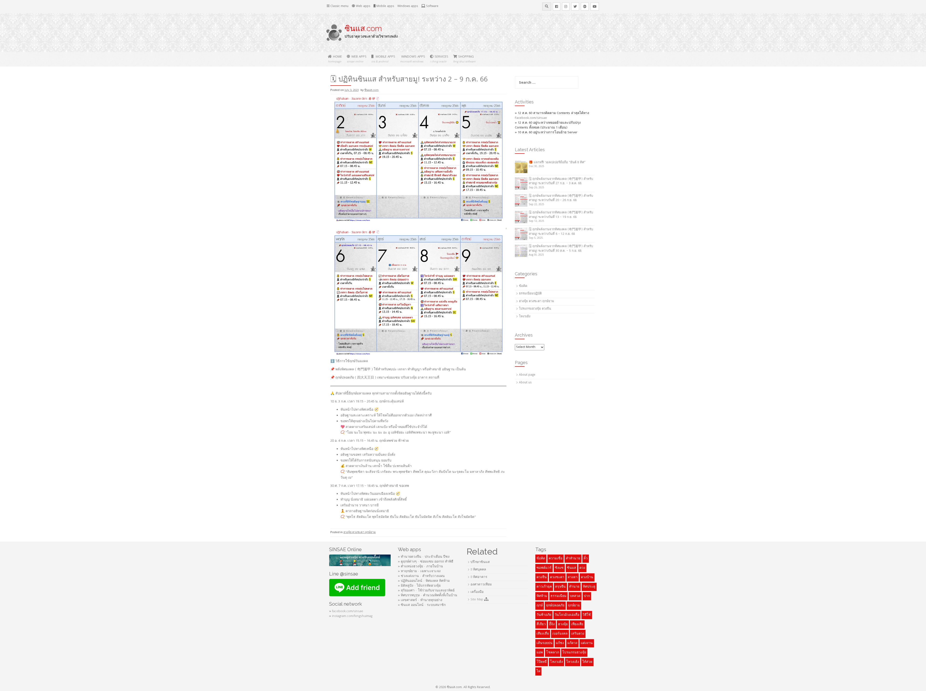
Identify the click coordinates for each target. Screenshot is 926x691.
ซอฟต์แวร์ (544, 568)
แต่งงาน (587, 643)
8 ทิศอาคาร (478, 577)
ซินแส (571, 568)
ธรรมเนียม (558, 596)
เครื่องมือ (476, 592)
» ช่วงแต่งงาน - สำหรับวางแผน (421, 576)
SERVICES (439, 59)
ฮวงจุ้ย (563, 624)
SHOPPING (464, 59)
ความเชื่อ (555, 558)
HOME (335, 59)
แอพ (540, 652)
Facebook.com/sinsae (531, 118)
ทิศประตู (589, 586)
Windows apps (407, 6)
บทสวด (575, 596)
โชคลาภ (552, 652)
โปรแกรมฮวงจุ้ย (574, 652)
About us (525, 382)
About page (527, 375)
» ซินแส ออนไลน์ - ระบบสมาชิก (422, 605)
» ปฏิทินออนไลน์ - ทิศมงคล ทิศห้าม (424, 581)
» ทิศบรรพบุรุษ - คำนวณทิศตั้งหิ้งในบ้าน (427, 595)
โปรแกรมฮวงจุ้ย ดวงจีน (535, 309)
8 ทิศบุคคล (478, 569)
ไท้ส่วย (587, 662)
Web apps (362, 6)
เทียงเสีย (577, 624)
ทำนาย (574, 586)
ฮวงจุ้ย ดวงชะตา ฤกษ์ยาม (359, 532)
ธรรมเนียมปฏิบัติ (530, 293)
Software (431, 6)
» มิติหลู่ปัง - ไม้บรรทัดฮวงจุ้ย (419, 586)
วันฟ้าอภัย (544, 615)
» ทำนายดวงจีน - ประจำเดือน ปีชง (423, 557)
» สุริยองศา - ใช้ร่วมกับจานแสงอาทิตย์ (426, 590)
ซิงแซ (559, 568)
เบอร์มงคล (560, 634)
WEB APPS (357, 59)
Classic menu (338, 6)
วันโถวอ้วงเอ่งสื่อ (567, 615)
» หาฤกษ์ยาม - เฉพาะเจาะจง (419, 571)
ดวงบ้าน (587, 577)
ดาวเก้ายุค (544, 586)
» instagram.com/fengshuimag (350, 616)
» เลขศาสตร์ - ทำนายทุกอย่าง (420, 600)
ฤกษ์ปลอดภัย (555, 605)
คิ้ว (586, 558)
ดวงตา (573, 577)
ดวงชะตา (557, 577)
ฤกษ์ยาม (574, 605)
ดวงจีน (542, 577)
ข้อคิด (523, 286)
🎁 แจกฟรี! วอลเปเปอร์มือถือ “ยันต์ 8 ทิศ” (557, 162)
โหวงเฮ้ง (572, 662)
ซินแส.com (363, 28)
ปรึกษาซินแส (480, 562)
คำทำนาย (573, 558)
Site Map (477, 599)
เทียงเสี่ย (543, 634)
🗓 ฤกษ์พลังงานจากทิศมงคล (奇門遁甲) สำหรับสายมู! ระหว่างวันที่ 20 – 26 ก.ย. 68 (561, 198)
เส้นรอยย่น (544, 643)
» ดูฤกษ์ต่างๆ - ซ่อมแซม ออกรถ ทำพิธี (425, 561)
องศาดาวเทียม (481, 584)
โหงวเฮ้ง (524, 316)
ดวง (582, 568)
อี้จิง (552, 624)
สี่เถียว (541, 624)
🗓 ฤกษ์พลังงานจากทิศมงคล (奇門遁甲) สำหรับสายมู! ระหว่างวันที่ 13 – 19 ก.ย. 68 (561, 215)
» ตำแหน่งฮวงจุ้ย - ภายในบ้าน (420, 566)
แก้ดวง (572, 643)
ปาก (587, 596)
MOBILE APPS (383, 59)
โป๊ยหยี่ (542, 662)
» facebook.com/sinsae (346, 611)
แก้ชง (560, 643)
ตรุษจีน (560, 586)
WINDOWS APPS (412, 59)
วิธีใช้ (587, 615)
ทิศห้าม (542, 596)
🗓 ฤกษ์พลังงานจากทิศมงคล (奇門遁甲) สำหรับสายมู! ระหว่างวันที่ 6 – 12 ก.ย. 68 (561, 232)
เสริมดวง (577, 634)
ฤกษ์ (540, 605)
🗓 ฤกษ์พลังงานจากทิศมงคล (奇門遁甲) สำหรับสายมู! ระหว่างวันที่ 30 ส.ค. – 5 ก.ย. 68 (561, 249)
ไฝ (538, 671)
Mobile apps (384, 6)
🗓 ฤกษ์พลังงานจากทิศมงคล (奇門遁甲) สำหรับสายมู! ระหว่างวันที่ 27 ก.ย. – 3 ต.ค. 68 (561, 181)
